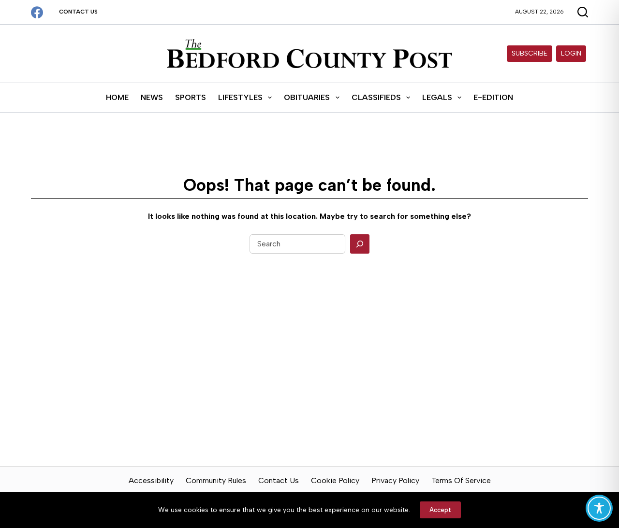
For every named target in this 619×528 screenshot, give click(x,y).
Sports (190, 97)
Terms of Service (461, 480)
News (152, 97)
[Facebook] (37, 12)
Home (117, 97)
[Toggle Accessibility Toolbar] (599, 508)
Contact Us (78, 11)
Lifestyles (240, 97)
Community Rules (216, 480)
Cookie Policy (335, 480)
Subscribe (529, 53)
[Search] (359, 244)
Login (571, 53)
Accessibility (151, 480)
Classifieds (376, 97)
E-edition (493, 97)
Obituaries (307, 97)
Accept (440, 510)
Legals (437, 97)
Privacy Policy (395, 480)
